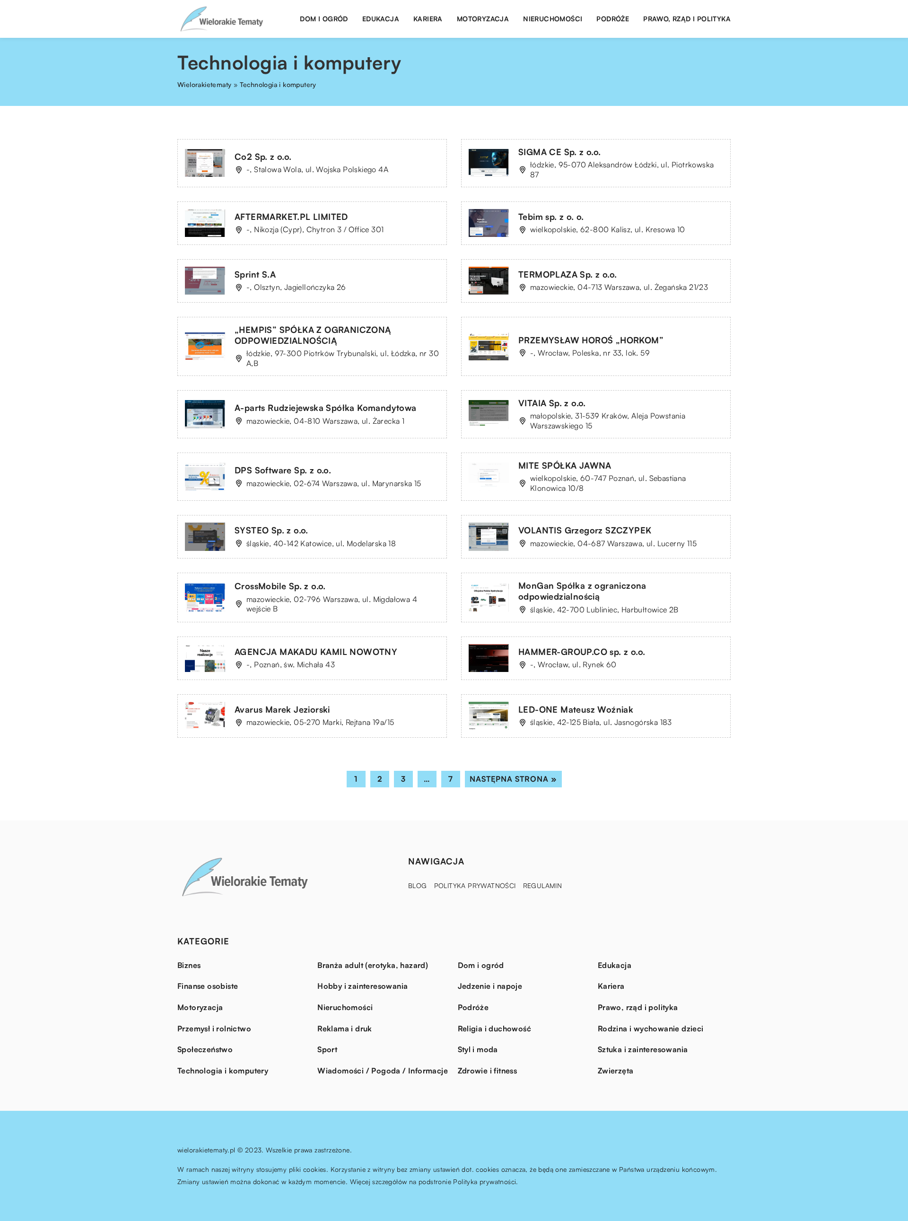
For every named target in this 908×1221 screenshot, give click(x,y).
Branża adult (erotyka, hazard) (372, 965)
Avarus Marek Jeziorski (282, 709)
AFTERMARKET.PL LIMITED (291, 216)
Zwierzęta (616, 1070)
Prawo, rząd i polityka (687, 19)
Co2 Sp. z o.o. (263, 156)
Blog (417, 885)
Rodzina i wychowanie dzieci (651, 1028)
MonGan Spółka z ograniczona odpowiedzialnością (582, 591)
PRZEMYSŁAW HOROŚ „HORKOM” (591, 340)
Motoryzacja (483, 19)
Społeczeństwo (205, 1049)
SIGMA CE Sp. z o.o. (559, 152)
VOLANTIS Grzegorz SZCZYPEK (584, 530)
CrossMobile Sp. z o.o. (280, 586)
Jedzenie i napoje (490, 986)
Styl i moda (478, 1049)
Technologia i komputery (222, 1070)
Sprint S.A (255, 274)
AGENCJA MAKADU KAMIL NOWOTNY (316, 651)
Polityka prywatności (475, 885)
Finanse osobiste (207, 986)
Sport (327, 1049)
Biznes (189, 965)
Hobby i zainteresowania (362, 986)
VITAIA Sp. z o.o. (552, 403)
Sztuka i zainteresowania (643, 1049)
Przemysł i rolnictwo (214, 1028)
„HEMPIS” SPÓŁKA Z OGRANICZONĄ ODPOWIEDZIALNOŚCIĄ (313, 335)
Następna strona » (513, 779)
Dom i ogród (324, 19)
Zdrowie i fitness (487, 1070)
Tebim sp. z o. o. (551, 216)
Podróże (612, 19)
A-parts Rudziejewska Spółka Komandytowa (326, 407)
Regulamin (542, 885)
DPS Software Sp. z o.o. (283, 470)
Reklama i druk (344, 1028)
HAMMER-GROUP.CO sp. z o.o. (581, 651)
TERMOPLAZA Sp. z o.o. (567, 274)
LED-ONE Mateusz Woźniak (575, 709)
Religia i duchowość (495, 1028)
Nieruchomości (552, 19)
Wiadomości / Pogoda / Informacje (382, 1070)
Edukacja (380, 19)
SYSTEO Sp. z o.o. (271, 530)
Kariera (428, 19)
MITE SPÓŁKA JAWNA (564, 465)
